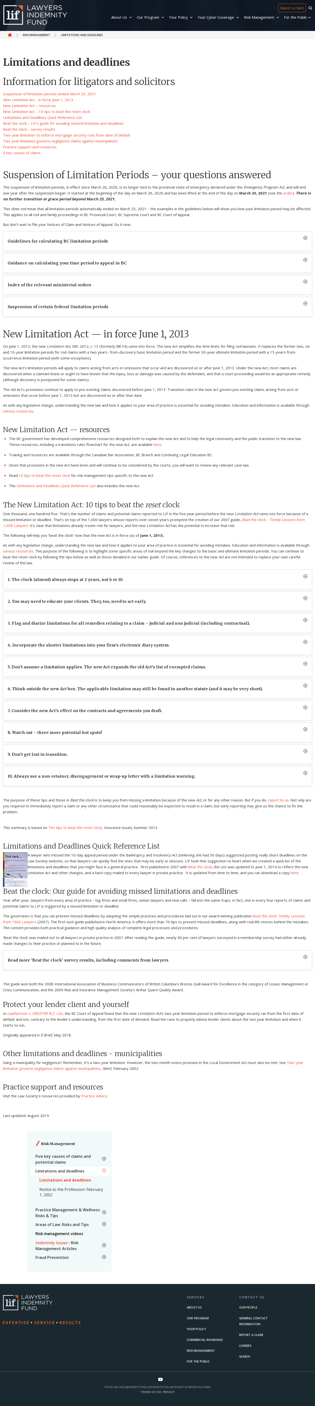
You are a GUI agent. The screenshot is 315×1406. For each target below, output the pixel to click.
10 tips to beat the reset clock (44, 475)
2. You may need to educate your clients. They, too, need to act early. (77, 601)
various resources (18, 411)
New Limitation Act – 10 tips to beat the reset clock (46, 111)
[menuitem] (70, 1159)
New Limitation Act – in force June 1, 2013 (38, 99)
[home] (52, 1310)
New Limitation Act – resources (29, 105)
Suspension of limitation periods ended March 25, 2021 (49, 93)
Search (244, 1356)
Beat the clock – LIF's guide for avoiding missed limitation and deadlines (63, 123)
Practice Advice (94, 1095)
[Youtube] (160, 1379)
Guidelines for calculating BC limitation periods (58, 241)
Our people (248, 1307)
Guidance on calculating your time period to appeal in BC (67, 263)
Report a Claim (292, 8)
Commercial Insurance (205, 1340)
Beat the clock (200, 866)
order (288, 193)
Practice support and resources (30, 146)
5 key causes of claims (22, 152)
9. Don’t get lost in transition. (38, 754)
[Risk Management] (278, 17)
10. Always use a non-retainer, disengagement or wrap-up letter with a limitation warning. (101, 776)
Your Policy (196, 1329)
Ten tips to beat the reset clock (75, 827)
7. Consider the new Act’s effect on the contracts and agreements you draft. (85, 710)
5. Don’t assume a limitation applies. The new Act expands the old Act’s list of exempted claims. (107, 666)
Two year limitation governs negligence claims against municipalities (60, 140)
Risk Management (36, 35)
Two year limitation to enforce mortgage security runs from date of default (66, 135)
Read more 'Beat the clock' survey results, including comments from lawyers (88, 960)
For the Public (198, 1361)
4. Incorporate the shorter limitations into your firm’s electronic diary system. (89, 645)
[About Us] (131, 17)
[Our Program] (163, 17)
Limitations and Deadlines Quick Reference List (42, 117)
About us (194, 1307)
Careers (245, 1346)
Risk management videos (59, 1233)
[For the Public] (309, 17)
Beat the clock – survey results (29, 129)
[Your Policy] (192, 17)
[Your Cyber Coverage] (238, 17)
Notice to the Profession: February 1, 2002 (71, 1192)
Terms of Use (151, 1392)
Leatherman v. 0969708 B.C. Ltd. (35, 1013)
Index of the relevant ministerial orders (49, 284)
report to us (278, 800)
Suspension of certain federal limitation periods (58, 306)
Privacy (168, 1392)
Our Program (198, 1318)
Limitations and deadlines (65, 1180)
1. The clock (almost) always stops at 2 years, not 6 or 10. (65, 579)
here (157, 444)
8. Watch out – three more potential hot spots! (55, 732)
